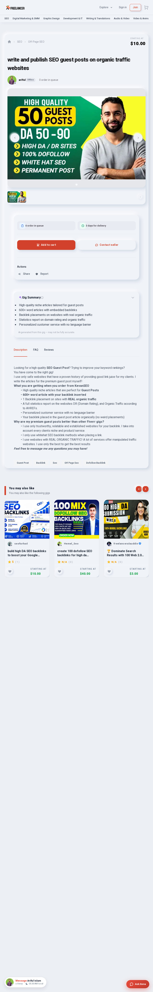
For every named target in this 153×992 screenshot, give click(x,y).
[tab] (76, 184)
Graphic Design (51, 18)
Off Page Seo (72, 463)
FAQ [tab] (35, 350)
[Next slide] (138, 137)
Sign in (123, 7)
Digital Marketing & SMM (26, 18)
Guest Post (23, 463)
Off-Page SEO (36, 42)
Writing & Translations (98, 18)
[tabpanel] (76, 415)
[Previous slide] (14, 137)
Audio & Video (121, 18)
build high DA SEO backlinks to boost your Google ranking (27, 553)
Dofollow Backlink (95, 463)
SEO (6, 18)
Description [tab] (20, 350)
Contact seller (109, 245)
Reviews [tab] (49, 350)
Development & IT (72, 18)
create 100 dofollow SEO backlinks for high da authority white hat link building (74, 553)
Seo (55, 463)
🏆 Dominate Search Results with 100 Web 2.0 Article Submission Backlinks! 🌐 (124, 553)
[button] (16, 196)
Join (135, 7)
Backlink (40, 463)
